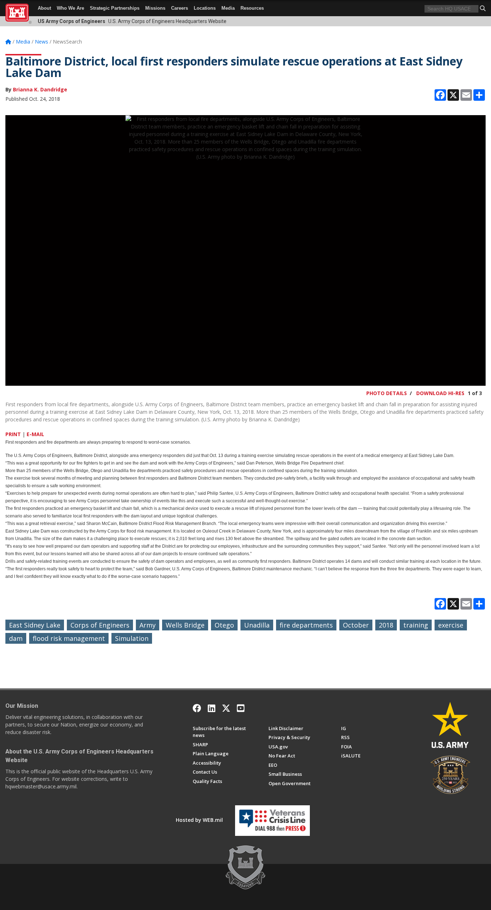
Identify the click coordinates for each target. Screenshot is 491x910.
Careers (179, 8)
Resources (252, 8)
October (356, 625)
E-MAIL (35, 434)
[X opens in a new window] (226, 708)
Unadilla (257, 625)
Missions (155, 8)
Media (228, 8)
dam (16, 638)
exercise (450, 625)
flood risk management (69, 638)
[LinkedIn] (211, 708)
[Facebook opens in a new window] (197, 708)
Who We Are (70, 8)
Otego (224, 625)
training (415, 625)
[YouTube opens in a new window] (240, 708)
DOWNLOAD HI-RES (440, 393)
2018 (386, 625)
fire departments (306, 625)
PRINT (13, 434)
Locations (205, 8)
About (44, 8)
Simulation (131, 638)
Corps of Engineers (99, 625)
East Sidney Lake (34, 625)
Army (147, 625)
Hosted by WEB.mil (199, 819)
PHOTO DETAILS (386, 393)
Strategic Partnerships (114, 8)
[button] (483, 8)
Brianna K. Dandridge (40, 89)
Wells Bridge (185, 625)
